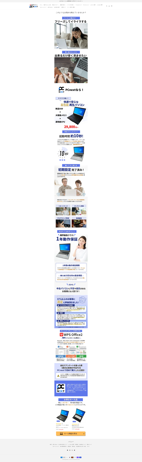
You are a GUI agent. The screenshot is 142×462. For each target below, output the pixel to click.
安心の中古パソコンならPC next (69, 459)
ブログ (88, 446)
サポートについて (56, 446)
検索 (51, 444)
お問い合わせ (55, 444)
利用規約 (76, 444)
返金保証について (82, 444)
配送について (89, 444)
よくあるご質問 (71, 444)
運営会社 (73, 446)
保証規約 (69, 446)
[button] (55, 5)
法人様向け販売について (62, 444)
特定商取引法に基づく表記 (81, 446)
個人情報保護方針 (63, 446)
